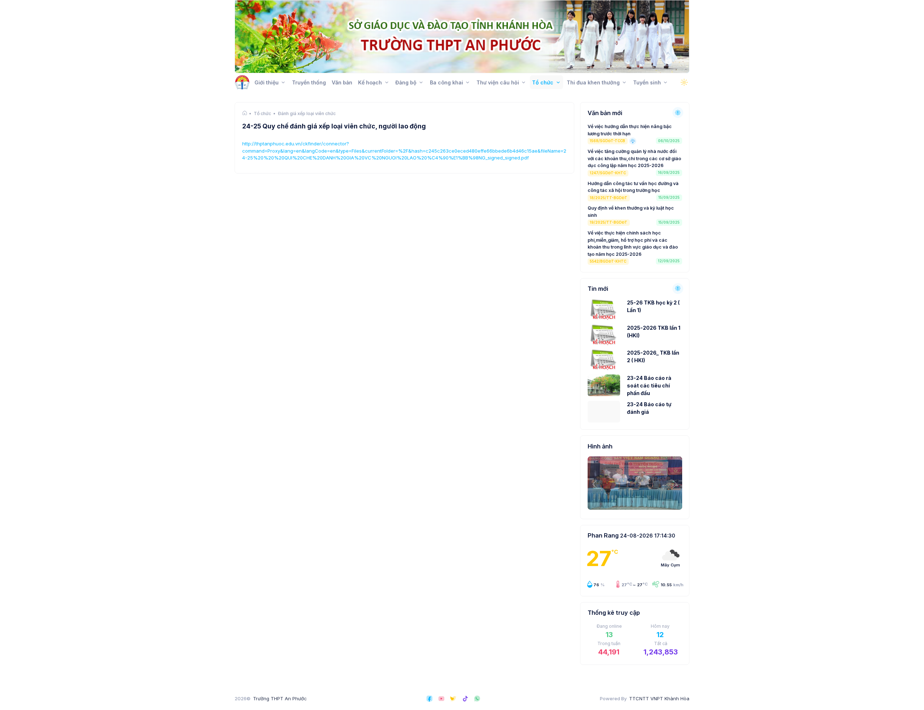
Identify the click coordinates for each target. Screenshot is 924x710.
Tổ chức (262, 113)
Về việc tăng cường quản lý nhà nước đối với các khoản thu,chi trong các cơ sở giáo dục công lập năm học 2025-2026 (634, 158)
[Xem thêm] (677, 112)
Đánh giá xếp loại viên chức (307, 113)
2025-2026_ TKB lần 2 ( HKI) (653, 356)
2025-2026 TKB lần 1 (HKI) (653, 331)
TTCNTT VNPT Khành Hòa (659, 698)
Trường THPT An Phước (280, 698)
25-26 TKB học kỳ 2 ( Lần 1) (653, 306)
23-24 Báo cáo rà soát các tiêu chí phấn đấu (649, 385)
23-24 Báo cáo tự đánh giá (649, 408)
